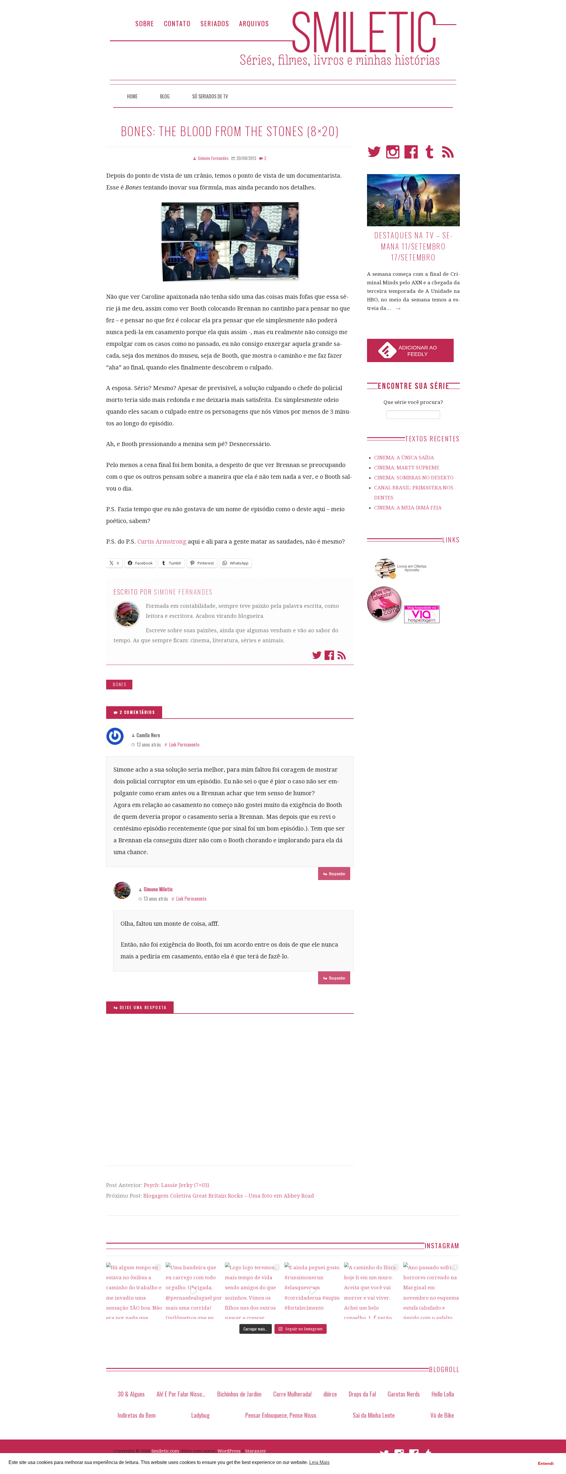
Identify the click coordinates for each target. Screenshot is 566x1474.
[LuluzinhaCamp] (385, 621)
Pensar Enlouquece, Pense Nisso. (281, 1414)
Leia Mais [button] (319, 1462)
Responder (337, 873)
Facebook (329, 655)
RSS (448, 154)
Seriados (214, 23)
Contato (177, 23)
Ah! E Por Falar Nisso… (181, 1393)
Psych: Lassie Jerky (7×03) (176, 1185)
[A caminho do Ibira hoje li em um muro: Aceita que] (372, 1290)
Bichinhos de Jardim (239, 1393)
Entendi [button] (546, 1463)
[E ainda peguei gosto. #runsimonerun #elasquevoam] (312, 1290)
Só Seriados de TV (210, 96)
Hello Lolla (443, 1393)
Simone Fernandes (183, 591)
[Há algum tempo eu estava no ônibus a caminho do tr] (134, 1290)
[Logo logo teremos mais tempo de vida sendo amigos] (253, 1290)
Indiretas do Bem (137, 1414)
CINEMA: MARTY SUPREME (406, 468)
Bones (119, 684)
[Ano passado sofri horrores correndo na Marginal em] (431, 1290)
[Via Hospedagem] (422, 621)
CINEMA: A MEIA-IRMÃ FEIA (408, 508)
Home (132, 96)
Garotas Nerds (404, 1393)
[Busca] (445, 95)
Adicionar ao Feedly (418, 351)
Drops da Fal (362, 1393)
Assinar (341, 655)
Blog (165, 96)
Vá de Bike (442, 1414)
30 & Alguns (131, 1393)
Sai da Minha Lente (374, 1414)
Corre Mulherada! (292, 1393)
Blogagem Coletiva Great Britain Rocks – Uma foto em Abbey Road (228, 1196)
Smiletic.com (165, 1451)
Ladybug (200, 1414)
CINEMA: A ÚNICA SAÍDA (404, 457)
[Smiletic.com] (283, 48)
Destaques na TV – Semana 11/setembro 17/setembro (413, 246)
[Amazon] (399, 581)
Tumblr (429, 154)
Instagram (392, 154)
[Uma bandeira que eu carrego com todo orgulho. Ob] (194, 1290)
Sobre (144, 23)
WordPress (229, 1451)
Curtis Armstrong (162, 541)
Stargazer (255, 1451)
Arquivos (254, 23)
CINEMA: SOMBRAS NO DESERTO (414, 478)
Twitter (317, 655)
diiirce (330, 1393)
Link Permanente (184, 744)
